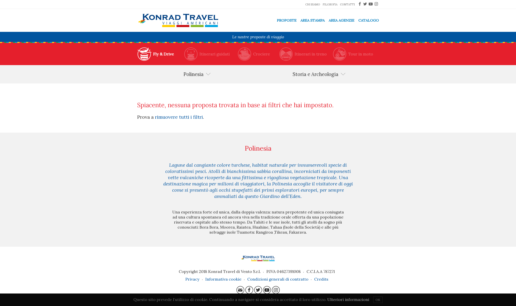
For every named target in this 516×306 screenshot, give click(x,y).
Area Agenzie (341, 20)
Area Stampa (313, 20)
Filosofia (330, 4)
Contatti (347, 4)
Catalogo (368, 20)
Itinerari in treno (311, 53)
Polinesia (193, 74)
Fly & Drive (163, 53)
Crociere (261, 53)
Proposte (286, 20)
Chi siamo (312, 4)
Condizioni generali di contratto (277, 279)
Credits (321, 279)
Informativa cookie (223, 279)
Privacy (192, 279)
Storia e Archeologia (315, 74)
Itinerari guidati (215, 53)
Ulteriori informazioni (348, 299)
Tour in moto (360, 53)
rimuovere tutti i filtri (179, 117)
